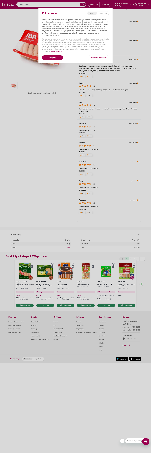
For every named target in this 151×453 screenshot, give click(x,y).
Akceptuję (52, 57)
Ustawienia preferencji (99, 57)
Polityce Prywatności (56, 51)
